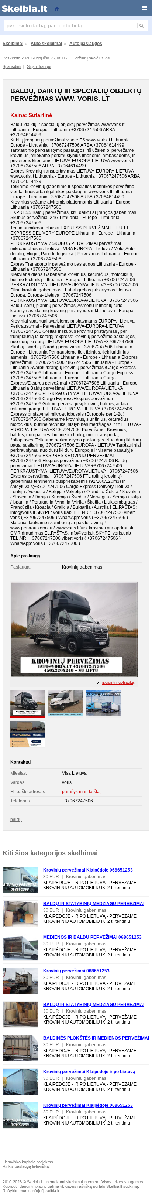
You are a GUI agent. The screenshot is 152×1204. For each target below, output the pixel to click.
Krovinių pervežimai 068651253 (76, 970)
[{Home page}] (56, 8)
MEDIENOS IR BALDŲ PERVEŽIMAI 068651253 (92, 937)
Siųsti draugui (39, 66)
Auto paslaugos (85, 43)
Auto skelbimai (46, 43)
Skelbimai (13, 43)
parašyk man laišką (81, 791)
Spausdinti (12, 66)
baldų (16, 819)
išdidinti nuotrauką (118, 682)
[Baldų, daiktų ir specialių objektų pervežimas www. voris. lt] (74, 675)
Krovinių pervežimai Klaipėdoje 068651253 (88, 870)
